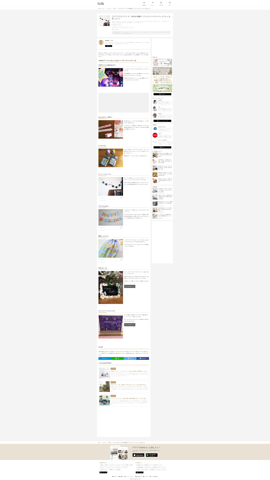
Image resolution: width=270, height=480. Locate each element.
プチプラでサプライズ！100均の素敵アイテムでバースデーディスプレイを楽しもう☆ (129, 442)
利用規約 (121, 476)
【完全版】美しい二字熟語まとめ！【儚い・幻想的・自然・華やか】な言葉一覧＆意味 (165, 161)
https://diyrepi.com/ (104, 305)
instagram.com (103, 200)
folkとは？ (115, 476)
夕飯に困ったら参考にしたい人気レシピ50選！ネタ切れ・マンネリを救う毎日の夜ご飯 (165, 174)
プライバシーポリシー (129, 476)
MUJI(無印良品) (140, 467)
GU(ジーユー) (148, 467)
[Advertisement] (123, 103)
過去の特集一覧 (163, 94)
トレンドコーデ (110, 467)
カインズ (164, 469)
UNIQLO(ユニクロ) (156, 467)
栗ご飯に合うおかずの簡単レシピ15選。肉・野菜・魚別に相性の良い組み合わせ (165, 155)
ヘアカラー (125, 467)
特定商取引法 (139, 476)
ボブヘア (102, 467)
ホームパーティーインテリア (129, 27)
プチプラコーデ (118, 467)
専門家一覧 (163, 147)
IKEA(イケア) (139, 469)
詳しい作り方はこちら (130, 286)
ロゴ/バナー (146, 476)
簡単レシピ (112, 469)
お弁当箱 (118, 469)
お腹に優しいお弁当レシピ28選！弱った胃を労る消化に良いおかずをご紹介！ (165, 180)
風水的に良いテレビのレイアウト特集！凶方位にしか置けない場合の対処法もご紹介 (165, 167)
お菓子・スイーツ (104, 469)
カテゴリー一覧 (103, 472)
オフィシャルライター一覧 (162, 120)
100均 (114, 27)
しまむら (146, 469)
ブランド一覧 (140, 472)
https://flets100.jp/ (103, 87)
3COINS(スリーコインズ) (155, 469)
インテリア (119, 27)
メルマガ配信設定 (154, 476)
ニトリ (164, 467)
